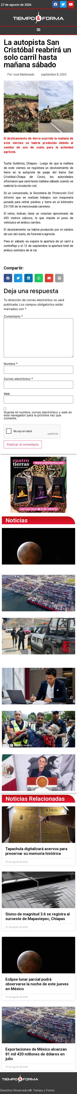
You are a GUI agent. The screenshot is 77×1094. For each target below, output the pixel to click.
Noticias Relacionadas (35, 798)
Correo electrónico (18, 378)
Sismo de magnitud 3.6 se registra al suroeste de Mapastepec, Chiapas (37, 916)
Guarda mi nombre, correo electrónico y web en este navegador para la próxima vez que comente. (38, 415)
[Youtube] (70, 4)
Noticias (16, 520)
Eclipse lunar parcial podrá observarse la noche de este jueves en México (37, 984)
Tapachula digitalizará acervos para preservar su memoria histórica (36, 851)
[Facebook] (55, 4)
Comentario (13, 316)
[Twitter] (63, 4)
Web (7, 393)
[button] (39, 29)
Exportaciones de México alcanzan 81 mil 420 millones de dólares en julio (36, 1054)
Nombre (11, 363)
